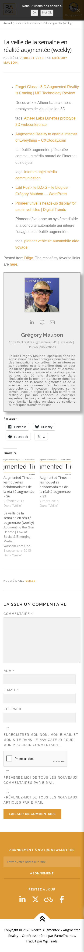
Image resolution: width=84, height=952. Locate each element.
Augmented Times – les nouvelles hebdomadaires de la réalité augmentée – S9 (55, 486)
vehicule (45, 241)
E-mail (11, 690)
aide (75, 241)
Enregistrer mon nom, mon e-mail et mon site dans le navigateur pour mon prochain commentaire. (41, 740)
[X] (35, 899)
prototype (68, 118)
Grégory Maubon (42, 335)
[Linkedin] (22, 899)
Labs (40, 118)
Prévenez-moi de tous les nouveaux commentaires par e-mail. (41, 780)
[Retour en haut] (42, 919)
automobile (62, 241)
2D (17, 125)
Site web (12, 709)
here (13, 264)
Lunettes (52, 118)
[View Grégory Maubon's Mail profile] (52, 322)
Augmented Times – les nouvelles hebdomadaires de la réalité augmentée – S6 (19, 486)
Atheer (29, 118)
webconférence (34, 125)
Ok (34, 12)
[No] (78, 10)
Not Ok (47, 12)
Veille (30, 581)
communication (28, 178)
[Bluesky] (48, 899)
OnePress (29, 935)
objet (42, 172)
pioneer (30, 241)
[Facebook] (61, 899)
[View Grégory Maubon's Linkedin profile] (32, 322)
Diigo (28, 258)
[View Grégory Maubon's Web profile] (42, 322)
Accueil (8, 23)
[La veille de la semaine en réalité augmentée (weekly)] (22, 534)
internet (30, 172)
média (52, 172)
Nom (9, 671)
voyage (21, 247)
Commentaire (18, 614)
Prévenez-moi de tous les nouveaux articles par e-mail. (41, 800)
